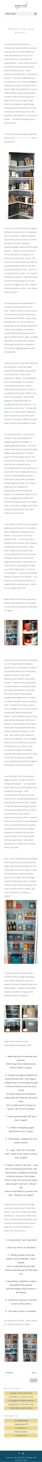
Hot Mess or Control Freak (21, 1396)
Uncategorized (21, 1420)
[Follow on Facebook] (19, 1453)
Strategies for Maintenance (21, 1400)
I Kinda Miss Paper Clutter (21, 1408)
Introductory (21, 1428)
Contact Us (9, 1458)
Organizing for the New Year (21, 1404)
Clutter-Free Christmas (21, 1393)
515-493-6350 (19, 1458)
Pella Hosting (23, 1460)
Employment (21, 1435)
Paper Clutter (21, 1431)
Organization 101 (21, 1424)
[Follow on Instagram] (22, 1453)
